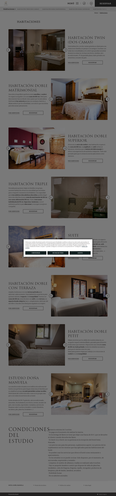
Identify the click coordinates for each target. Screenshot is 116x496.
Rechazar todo (58, 253)
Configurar (36, 253)
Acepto (80, 253)
